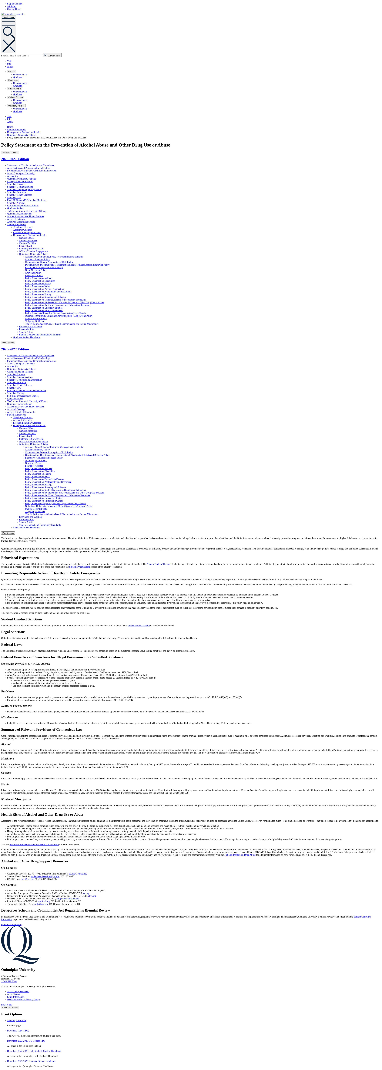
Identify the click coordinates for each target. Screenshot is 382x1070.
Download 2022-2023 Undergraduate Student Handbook (34, 1051)
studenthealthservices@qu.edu (45, 876)
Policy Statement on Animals (38, 278)
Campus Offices (26, 238)
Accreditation (13, 994)
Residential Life (26, 329)
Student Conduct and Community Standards (40, 334)
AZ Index (11, 6)
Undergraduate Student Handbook (23, 132)
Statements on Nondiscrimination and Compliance (30, 165)
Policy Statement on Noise (37, 286)
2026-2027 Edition (15, 159)
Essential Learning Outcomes (27, 232)
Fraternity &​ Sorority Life (31, 248)
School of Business (16, 184)
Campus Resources (28, 240)
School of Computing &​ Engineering (24, 189)
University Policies (16, 106)
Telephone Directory (23, 227)
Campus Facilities (27, 243)
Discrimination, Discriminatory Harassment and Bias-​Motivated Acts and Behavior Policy (67, 264)
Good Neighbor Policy (36, 270)
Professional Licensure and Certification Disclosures (31, 170)
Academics (12, 176)
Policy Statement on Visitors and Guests (44, 310)
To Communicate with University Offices (26, 211)
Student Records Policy (36, 318)
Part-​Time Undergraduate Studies (22, 205)
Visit (9, 61)
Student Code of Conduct (159, 564)
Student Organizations (79, 566)
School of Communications (20, 187)
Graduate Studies (15, 208)
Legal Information (15, 997)
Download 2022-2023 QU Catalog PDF (26, 1041)
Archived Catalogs (16, 219)
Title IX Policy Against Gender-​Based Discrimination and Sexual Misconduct (61, 324)
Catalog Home (14, 9)
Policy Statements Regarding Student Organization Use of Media (55, 313)
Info (9, 63)
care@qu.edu (27, 879)
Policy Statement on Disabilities (40, 281)
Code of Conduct (15, 97)
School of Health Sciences (19, 195)
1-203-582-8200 (9, 981)
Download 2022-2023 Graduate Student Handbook (31, 1061)
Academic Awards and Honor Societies (25, 216)
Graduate (17, 77)
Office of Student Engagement (33, 251)
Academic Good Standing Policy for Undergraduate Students (54, 256)
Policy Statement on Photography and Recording (48, 291)
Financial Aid (25, 246)
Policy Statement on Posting (38, 294)
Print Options (8, 343)
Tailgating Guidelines (35, 321)
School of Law (14, 197)
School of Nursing (15, 203)
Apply (10, 66)
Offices (11, 72)
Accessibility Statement (18, 991)
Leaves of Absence (34, 275)
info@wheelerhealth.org (67, 898)
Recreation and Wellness (30, 326)
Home (10, 127)
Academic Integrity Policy (37, 259)
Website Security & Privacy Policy (23, 999)
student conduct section (139, 625)
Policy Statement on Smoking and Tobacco (45, 297)
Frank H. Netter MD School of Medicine (26, 200)
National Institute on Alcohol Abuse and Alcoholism (34, 844)
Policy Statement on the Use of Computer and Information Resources (57, 305)
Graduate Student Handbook (26, 337)
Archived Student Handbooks (21, 221)
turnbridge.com (40, 904)
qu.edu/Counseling (78, 873)
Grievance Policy (33, 273)
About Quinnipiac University (21, 173)
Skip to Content (14, 3)
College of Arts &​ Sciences (20, 181)
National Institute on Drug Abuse (240, 855)
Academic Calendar (22, 230)
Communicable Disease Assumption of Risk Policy (49, 262)
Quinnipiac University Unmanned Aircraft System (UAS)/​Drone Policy (58, 316)
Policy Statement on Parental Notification (44, 289)
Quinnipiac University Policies (21, 135)
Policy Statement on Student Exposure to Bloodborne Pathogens (55, 299)
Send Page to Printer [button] (16, 1020)
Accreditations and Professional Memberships (28, 168)
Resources (13, 80)
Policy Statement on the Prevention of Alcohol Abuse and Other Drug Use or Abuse (64, 302)
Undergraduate (20, 74)
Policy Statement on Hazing (38, 283)
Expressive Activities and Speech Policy (44, 267)
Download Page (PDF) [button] (18, 1030)
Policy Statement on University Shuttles (43, 307)
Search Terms (7, 55)
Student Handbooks (16, 129)
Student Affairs (14, 89)
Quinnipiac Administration (19, 213)
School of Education (16, 192)
